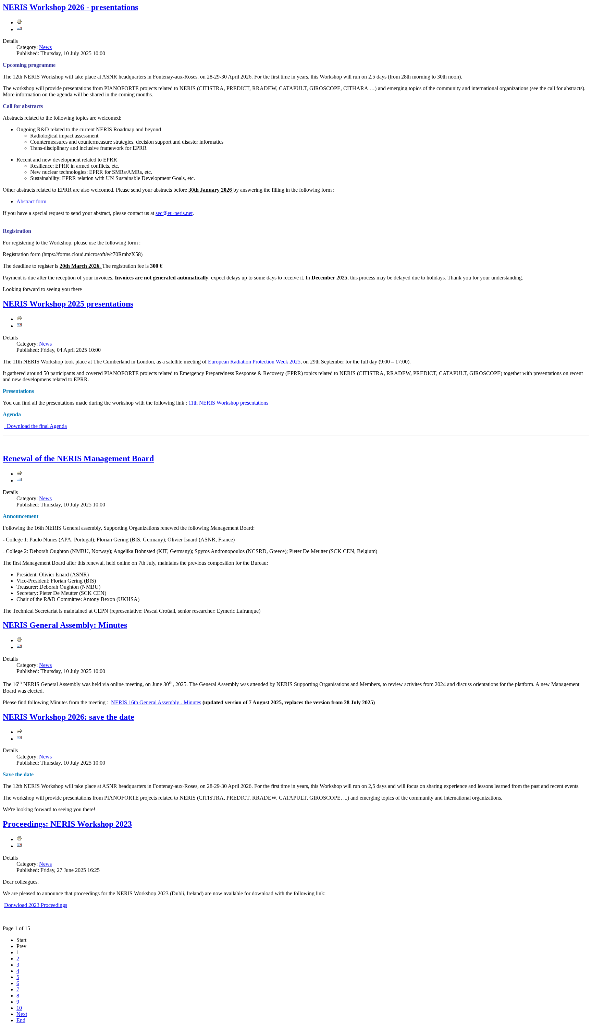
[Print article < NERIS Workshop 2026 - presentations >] (19, 22)
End (20, 1020)
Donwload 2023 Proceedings (35, 905)
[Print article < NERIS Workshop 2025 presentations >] (19, 319)
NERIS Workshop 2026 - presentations (70, 7)
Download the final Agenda (35, 426)
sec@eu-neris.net (174, 213)
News (45, 47)
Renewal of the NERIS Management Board (78, 458)
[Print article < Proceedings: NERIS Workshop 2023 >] (19, 839)
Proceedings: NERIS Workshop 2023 (67, 823)
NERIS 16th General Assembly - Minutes (156, 702)
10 (19, 1008)
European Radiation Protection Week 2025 (254, 361)
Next (21, 1014)
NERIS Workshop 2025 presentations (68, 303)
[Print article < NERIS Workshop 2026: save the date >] (19, 732)
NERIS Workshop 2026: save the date (68, 717)
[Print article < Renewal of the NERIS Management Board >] (19, 474)
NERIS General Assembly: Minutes (65, 625)
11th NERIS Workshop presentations (228, 403)
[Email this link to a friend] (19, 29)
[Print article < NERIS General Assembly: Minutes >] (19, 640)
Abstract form (31, 201)
